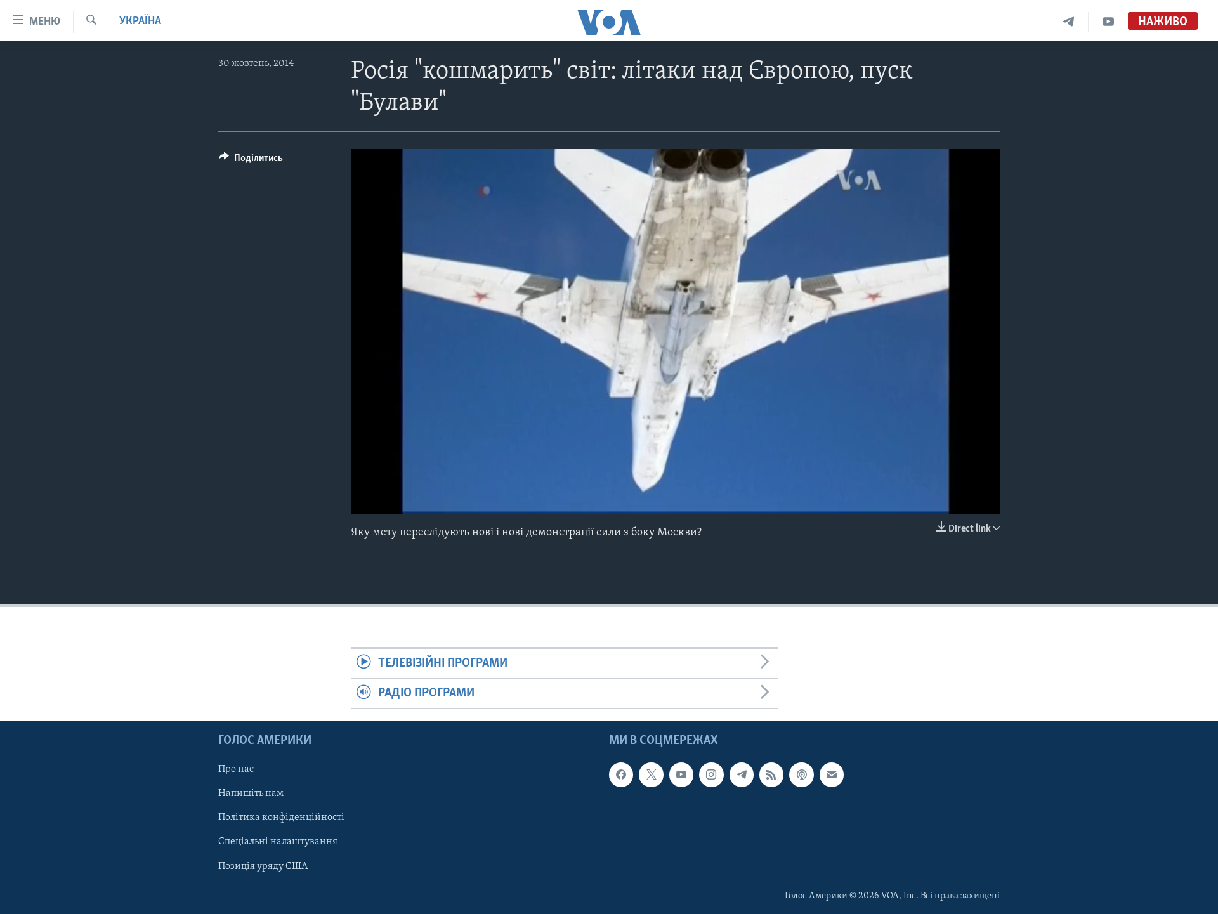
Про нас (236, 769)
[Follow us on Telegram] (742, 774)
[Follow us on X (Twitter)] (651, 774)
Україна (140, 21)
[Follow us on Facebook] (621, 774)
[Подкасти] (801, 774)
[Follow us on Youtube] (681, 774)
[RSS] (771, 774)
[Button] (251, 161)
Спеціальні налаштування (277, 842)
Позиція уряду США (263, 866)
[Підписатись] (832, 774)
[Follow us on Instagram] (711, 774)
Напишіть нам (251, 793)
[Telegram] (1069, 22)
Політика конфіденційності (281, 818)
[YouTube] (1108, 22)
